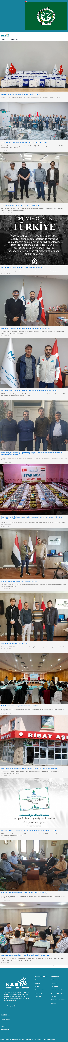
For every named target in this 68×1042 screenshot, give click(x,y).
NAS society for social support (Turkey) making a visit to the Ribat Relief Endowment (29, 768)
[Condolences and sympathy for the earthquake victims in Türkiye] (34, 240)
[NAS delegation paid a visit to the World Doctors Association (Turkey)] (34, 865)
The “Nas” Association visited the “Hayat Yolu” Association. (20, 205)
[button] (65, 35)
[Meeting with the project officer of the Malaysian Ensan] (34, 553)
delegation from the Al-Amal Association (14, 643)
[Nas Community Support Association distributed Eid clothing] (34, 66)
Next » (65, 966)
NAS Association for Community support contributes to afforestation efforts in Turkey (29, 830)
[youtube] (6, 15)
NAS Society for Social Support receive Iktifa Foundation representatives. (25, 328)
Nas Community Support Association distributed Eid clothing (21, 94)
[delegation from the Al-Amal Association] (34, 616)
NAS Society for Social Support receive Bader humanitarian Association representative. (30, 390)
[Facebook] (5, 15)
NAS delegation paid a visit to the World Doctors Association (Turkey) (24, 893)
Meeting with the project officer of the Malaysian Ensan (19, 581)
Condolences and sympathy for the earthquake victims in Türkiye (22, 267)
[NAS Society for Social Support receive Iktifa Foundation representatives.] (34, 300)
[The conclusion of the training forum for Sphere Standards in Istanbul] (34, 121)
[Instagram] (8, 15)
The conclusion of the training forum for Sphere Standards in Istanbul (24, 142)
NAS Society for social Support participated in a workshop (20, 706)
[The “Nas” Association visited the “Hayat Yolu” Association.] (34, 177)
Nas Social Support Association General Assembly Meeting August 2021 (25, 955)
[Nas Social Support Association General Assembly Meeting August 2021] (34, 927)
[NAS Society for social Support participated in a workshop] (34, 678)
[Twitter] (7, 15)
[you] (15, 1006)
